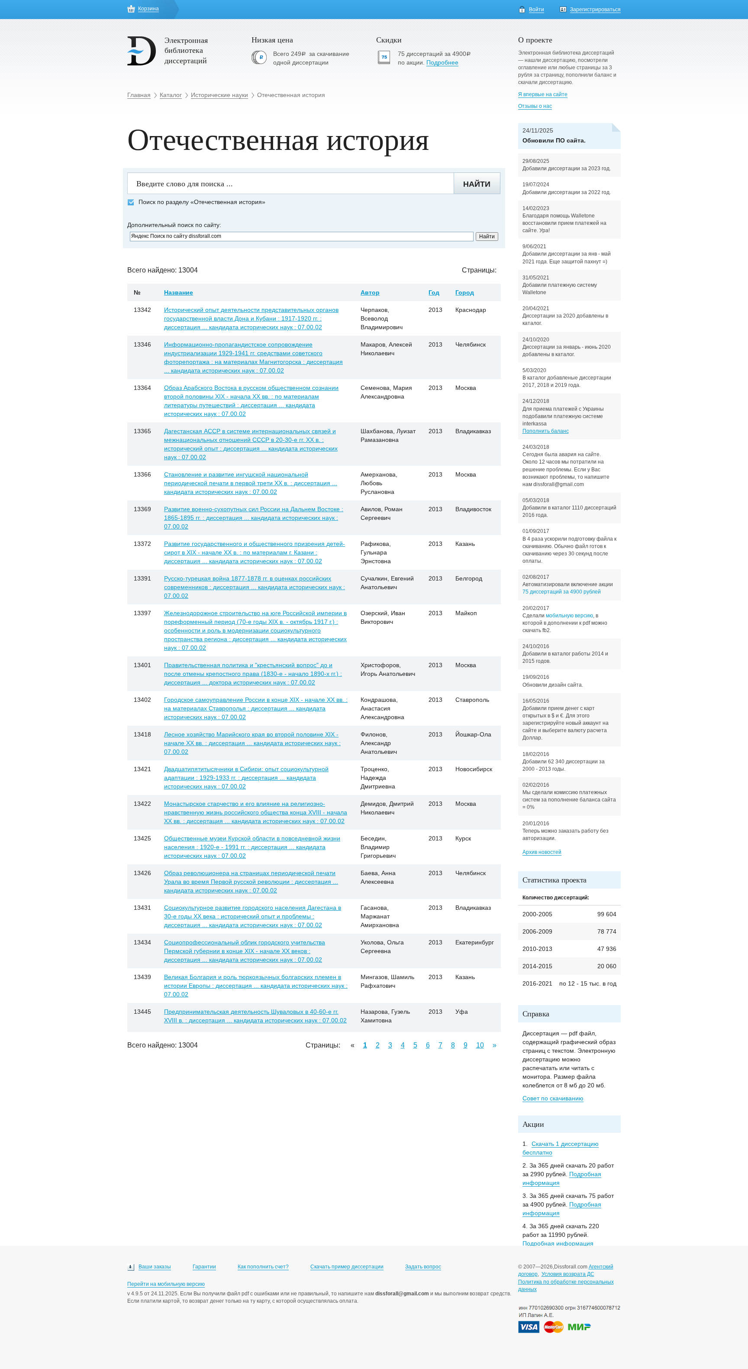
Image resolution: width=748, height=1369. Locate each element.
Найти (476, 184)
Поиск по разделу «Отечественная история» (202, 202)
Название (178, 292)
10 (480, 1045)
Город (464, 292)
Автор (370, 292)
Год (434, 292)
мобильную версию (569, 616)
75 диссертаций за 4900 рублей (561, 592)
